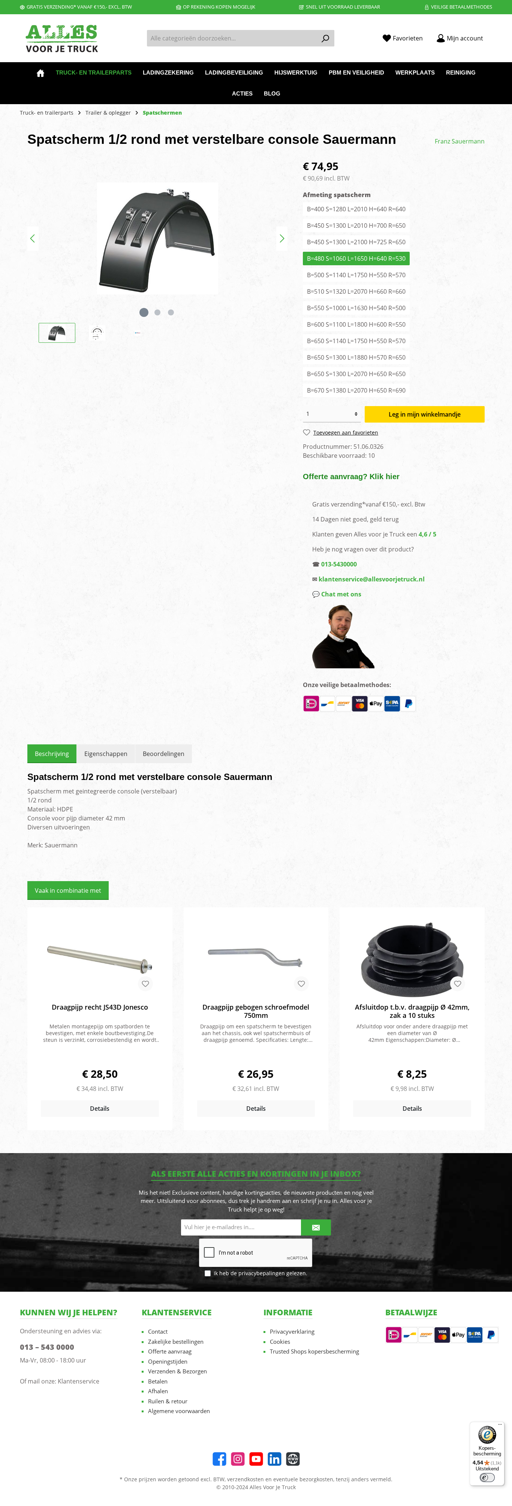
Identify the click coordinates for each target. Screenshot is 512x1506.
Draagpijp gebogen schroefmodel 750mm (255, 1011)
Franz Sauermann (460, 141)
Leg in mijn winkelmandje (425, 414)
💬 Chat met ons (336, 594)
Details (99, 1108)
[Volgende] (281, 238)
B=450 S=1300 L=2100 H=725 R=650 (356, 242)
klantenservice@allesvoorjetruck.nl (372, 579)
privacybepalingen (261, 1273)
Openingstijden (167, 1361)
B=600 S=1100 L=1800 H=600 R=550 (356, 324)
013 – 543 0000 (47, 1347)
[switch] (487, 1477)
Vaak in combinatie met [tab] (68, 890)
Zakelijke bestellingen (176, 1341)
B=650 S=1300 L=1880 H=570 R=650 (356, 357)
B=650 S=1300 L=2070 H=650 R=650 (356, 374)
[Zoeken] (325, 38)
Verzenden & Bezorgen (177, 1371)
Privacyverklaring (292, 1331)
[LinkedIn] (274, 1459)
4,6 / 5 (427, 534)
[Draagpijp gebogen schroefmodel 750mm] (256, 959)
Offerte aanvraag (170, 1351)
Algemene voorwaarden (179, 1411)
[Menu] (500, 1426)
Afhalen (158, 1391)
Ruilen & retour (167, 1401)
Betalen (158, 1381)
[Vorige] (33, 238)
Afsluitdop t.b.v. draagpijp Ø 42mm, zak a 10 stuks (412, 1011)
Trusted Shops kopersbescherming (314, 1351)
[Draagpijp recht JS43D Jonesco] (100, 959)
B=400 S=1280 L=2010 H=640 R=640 (356, 209)
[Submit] (316, 1227)
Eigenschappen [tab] (105, 754)
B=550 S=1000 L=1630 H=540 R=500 (356, 308)
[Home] (40, 72)
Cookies (280, 1341)
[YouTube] (256, 1459)
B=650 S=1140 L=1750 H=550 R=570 (356, 341)
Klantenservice (78, 1381)
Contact (158, 1331)
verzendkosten (245, 1479)
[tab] (51, 753)
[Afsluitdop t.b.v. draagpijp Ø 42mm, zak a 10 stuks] (412, 959)
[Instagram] (237, 1459)
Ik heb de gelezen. (260, 1273)
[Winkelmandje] (494, 35)
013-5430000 (339, 564)
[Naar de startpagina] (61, 38)
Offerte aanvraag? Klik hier (351, 476)
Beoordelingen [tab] (163, 754)
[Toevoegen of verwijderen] (145, 983)
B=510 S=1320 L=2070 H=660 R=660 (356, 291)
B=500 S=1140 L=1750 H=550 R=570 (356, 275)
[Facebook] (219, 1459)
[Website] (292, 1459)
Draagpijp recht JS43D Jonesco (100, 1007)
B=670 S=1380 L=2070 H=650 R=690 (356, 390)
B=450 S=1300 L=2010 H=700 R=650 (356, 225)
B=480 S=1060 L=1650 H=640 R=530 (356, 258)
